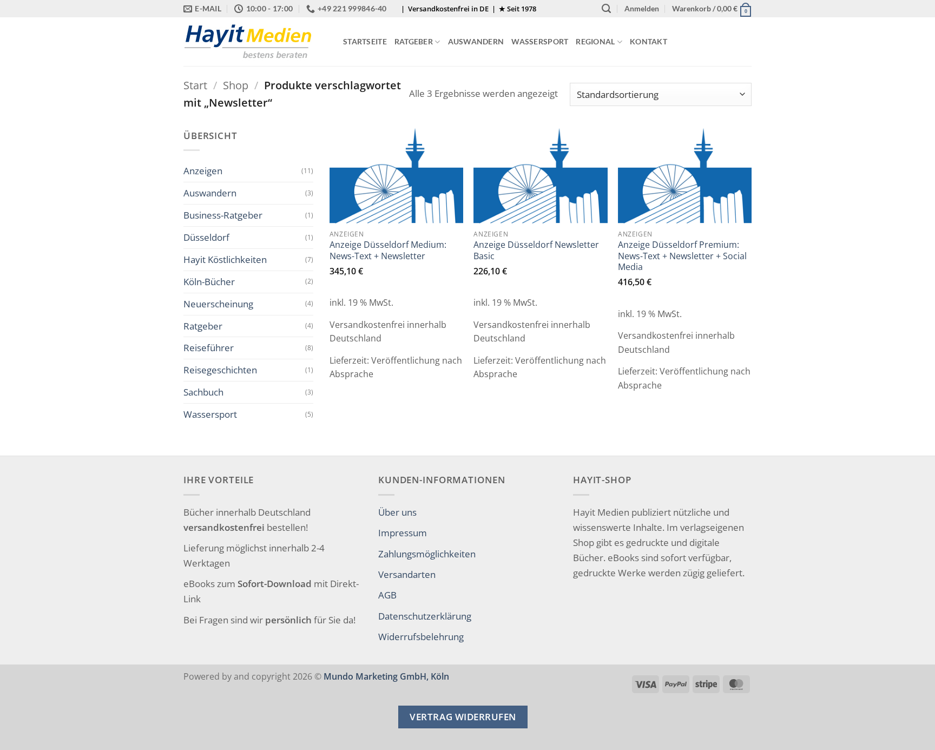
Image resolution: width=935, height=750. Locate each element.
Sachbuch (203, 391)
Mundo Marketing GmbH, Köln (386, 676)
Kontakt (648, 41)
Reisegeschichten (220, 369)
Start (195, 85)
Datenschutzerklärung (424, 615)
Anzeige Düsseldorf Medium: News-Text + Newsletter (388, 250)
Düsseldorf (206, 237)
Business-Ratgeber (222, 214)
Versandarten (407, 574)
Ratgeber (413, 41)
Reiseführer (208, 347)
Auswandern (476, 41)
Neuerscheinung (218, 303)
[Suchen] (606, 9)
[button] (641, 8)
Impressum (402, 532)
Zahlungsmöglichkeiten (427, 553)
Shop (235, 85)
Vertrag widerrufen (463, 716)
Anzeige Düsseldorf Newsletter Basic (536, 250)
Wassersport (539, 41)
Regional (595, 41)
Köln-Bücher (209, 281)
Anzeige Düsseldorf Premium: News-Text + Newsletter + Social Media (682, 255)
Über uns (397, 511)
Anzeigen (202, 170)
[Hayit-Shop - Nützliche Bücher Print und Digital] (255, 41)
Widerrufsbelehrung (421, 636)
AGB (387, 594)
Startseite (365, 41)
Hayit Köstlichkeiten (225, 259)
